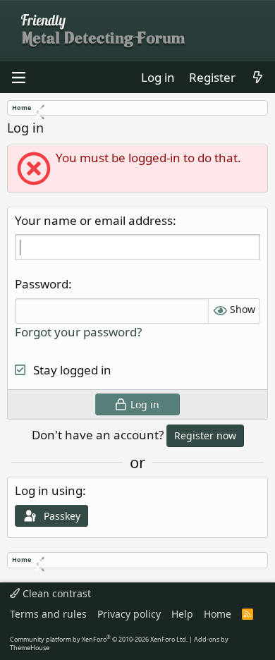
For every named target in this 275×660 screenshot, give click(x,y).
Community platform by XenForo (99, 639)
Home (217, 614)
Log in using (48, 490)
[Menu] (18, 77)
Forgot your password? (78, 332)
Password (41, 284)
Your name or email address (94, 220)
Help (182, 614)
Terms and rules (48, 614)
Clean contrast (55, 593)
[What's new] (257, 77)
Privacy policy (129, 614)
